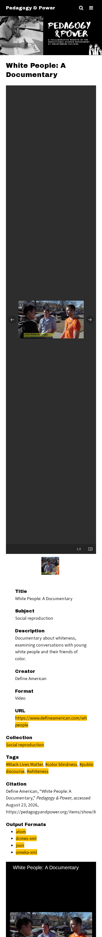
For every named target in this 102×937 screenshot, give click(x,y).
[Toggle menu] (91, 8)
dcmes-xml (26, 838)
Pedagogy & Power (30, 7)
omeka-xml (26, 852)
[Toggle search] (81, 8)
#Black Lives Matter (24, 764)
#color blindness (61, 764)
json (20, 845)
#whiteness (38, 771)
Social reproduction (25, 745)
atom (21, 831)
